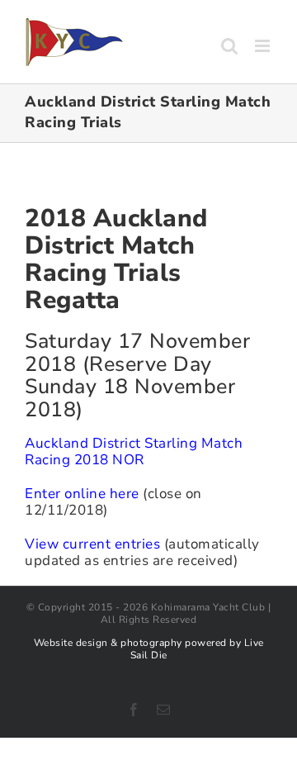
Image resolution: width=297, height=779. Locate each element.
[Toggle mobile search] (229, 46)
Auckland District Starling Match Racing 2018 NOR (134, 451)
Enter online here (82, 493)
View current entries (92, 543)
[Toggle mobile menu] (264, 46)
